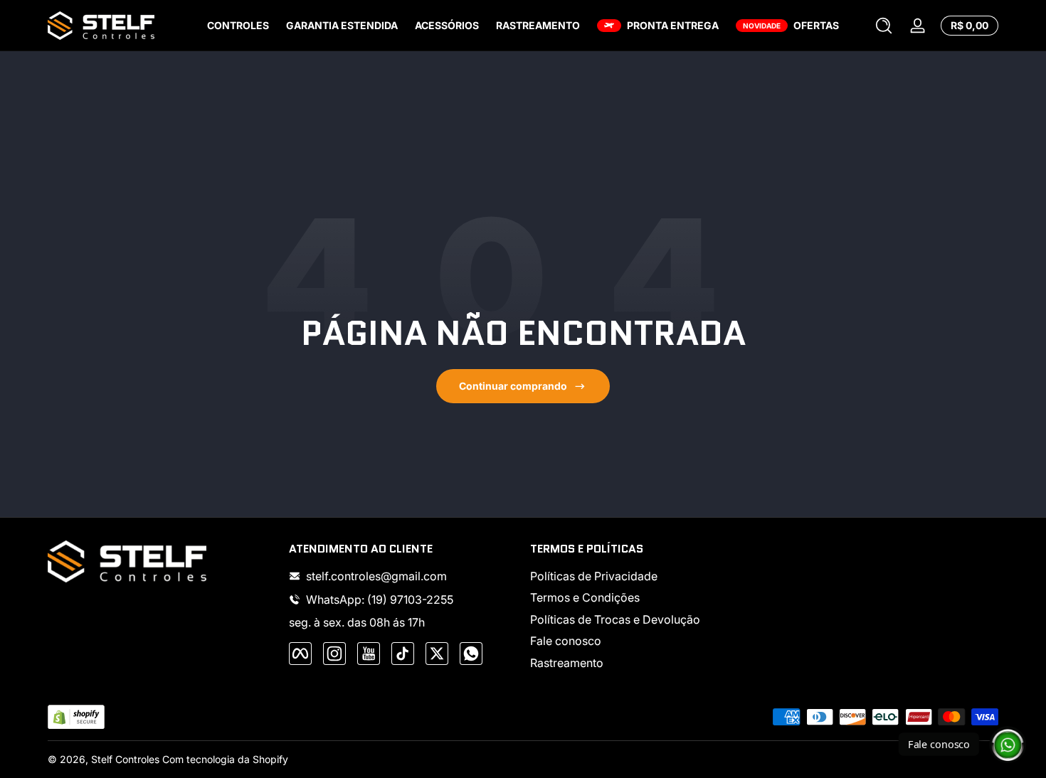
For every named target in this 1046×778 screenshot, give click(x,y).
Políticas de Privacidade (593, 576)
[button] (884, 25)
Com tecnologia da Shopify (225, 759)
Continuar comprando (513, 386)
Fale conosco (565, 641)
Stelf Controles (125, 759)
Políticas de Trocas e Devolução (615, 619)
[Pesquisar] (883, 25)
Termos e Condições (585, 597)
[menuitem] (643, 576)
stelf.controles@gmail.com (376, 576)
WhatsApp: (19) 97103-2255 (379, 599)
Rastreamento (566, 663)
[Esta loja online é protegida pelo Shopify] (76, 717)
